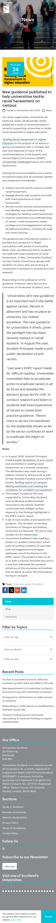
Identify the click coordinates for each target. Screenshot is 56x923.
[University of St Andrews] (44, 893)
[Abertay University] (3, 893)
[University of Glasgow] (17, 893)
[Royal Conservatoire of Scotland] (39, 893)
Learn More (16, 919)
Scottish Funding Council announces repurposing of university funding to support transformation (27, 718)
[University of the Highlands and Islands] (28, 893)
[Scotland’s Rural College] (42, 893)
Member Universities (14, 812)
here (34, 534)
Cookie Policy (10, 833)
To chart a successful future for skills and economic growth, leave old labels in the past (27, 681)
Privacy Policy (10, 822)
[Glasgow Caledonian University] (20, 893)
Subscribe (9, 866)
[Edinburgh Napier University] (14, 893)
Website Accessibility (14, 817)
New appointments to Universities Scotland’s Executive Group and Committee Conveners (27, 690)
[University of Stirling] (47, 893)
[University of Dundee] (8, 893)
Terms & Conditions (14, 828)
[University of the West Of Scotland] (53, 893)
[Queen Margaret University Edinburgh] (33, 893)
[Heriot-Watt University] (25, 893)
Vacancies (11, 616)
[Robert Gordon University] (36, 893)
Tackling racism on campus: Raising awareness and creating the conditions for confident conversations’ (28, 486)
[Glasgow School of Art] (22, 893)
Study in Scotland (12, 806)
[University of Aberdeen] (6, 893)
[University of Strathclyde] (50, 893)
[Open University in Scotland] (31, 893)
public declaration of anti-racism (34, 460)
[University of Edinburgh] (11, 893)
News (49, 110)
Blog (8, 608)
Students (37, 584)
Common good (22, 584)
